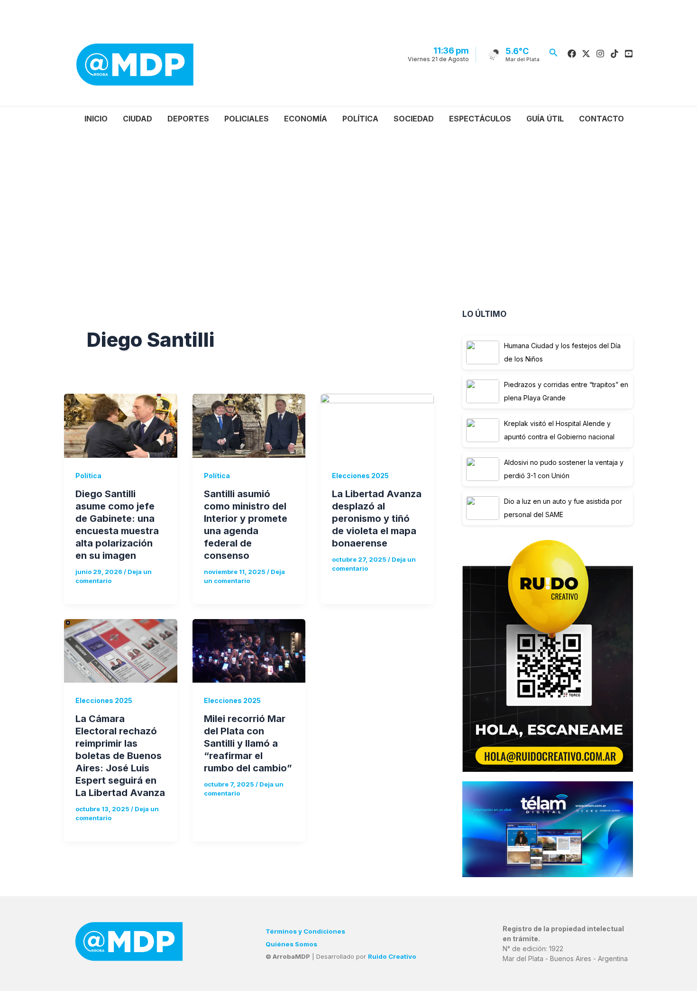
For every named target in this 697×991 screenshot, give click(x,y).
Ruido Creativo (392, 956)
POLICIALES (246, 118)
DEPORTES (188, 118)
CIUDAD (137, 118)
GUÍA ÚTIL (545, 118)
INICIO (96, 118)
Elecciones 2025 (360, 476)
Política (88, 476)
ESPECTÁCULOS (480, 118)
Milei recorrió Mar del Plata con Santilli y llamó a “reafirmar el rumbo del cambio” (248, 743)
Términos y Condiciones (305, 931)
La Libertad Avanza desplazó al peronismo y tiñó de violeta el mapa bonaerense (377, 518)
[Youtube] (628, 53)
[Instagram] (600, 53)
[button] (553, 52)
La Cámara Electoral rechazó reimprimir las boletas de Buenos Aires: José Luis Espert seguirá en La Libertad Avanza (120, 755)
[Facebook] (572, 53)
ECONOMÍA (305, 118)
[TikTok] (614, 53)
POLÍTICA (360, 118)
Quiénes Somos (291, 944)
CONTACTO (601, 118)
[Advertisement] (355, 201)
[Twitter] (586, 53)
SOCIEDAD (414, 118)
